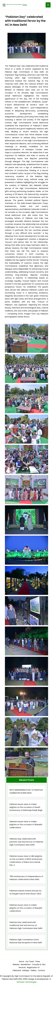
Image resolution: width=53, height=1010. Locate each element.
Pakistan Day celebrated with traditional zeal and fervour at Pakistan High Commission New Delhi (25, 925)
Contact (41, 970)
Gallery (33, 970)
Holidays (25, 970)
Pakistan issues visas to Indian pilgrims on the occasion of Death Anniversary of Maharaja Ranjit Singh (25, 807)
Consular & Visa (38, 964)
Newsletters (26, 964)
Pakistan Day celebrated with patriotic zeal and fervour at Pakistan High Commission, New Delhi (26, 842)
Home (21, 961)
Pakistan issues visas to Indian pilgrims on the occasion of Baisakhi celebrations (25, 824)
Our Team (29, 961)
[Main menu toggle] (48, 4)
